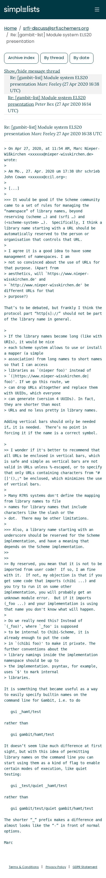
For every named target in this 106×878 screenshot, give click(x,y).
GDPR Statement (85, 867)
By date (81, 57)
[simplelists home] (20, 9)
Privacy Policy (56, 867)
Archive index (21, 57)
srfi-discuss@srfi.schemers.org (56, 28)
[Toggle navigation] (97, 9)
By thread (54, 57)
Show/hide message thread (32, 71)
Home (10, 28)
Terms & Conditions (24, 867)
